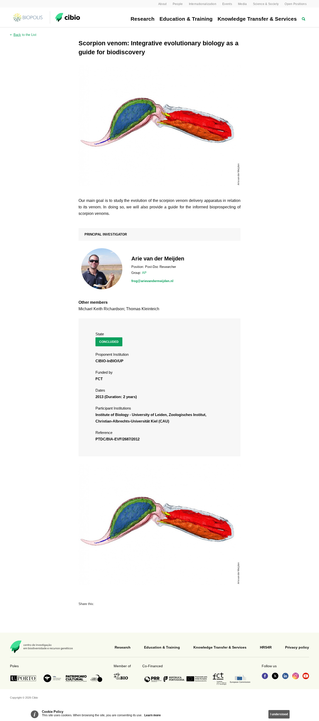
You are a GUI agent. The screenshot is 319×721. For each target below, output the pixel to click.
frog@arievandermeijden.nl (152, 281)
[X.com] (275, 676)
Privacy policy (297, 647)
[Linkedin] (285, 676)
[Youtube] (306, 676)
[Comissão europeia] (240, 678)
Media (242, 4)
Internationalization (203, 4)
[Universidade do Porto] (24, 678)
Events (227, 4)
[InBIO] (121, 676)
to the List (24, 35)
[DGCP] (76, 678)
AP (144, 273)
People (178, 4)
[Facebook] (265, 676)
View (159, 268)
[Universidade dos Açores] (52, 678)
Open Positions (296, 4)
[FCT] (219, 679)
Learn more (152, 715)
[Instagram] (295, 676)
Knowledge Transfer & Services (257, 19)
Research (143, 19)
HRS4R (266, 647)
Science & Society (266, 4)
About (162, 4)
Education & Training (186, 19)
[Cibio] (67, 17)
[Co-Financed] (175, 679)
